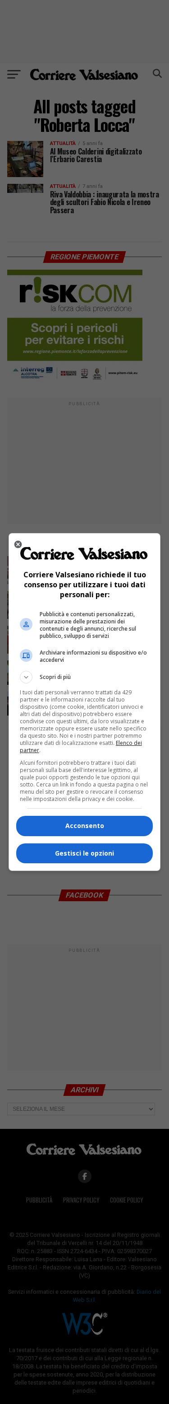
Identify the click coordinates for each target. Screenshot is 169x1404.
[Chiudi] (18, 544)
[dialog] (85, 702)
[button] (85, 677)
